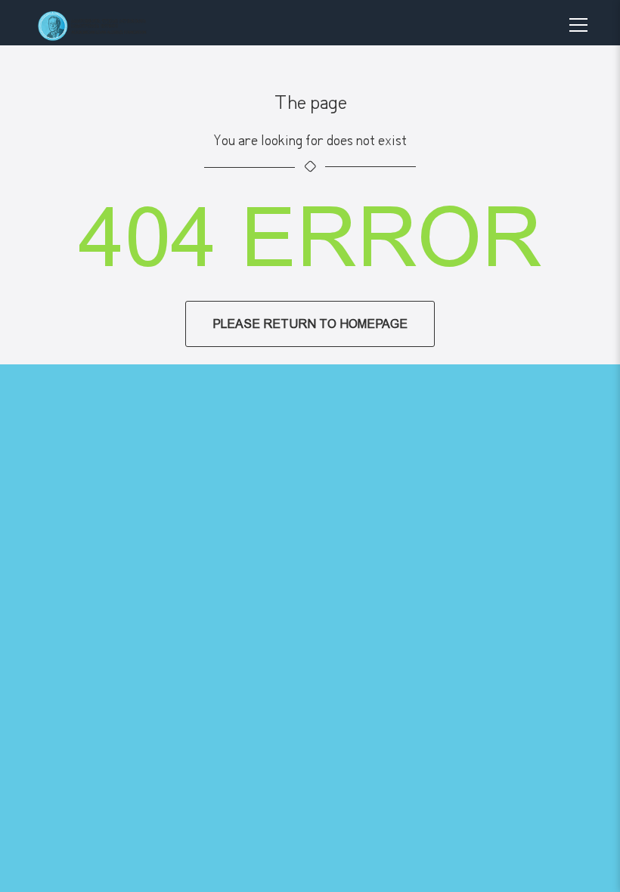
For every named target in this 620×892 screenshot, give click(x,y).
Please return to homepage (310, 324)
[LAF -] (106, 26)
